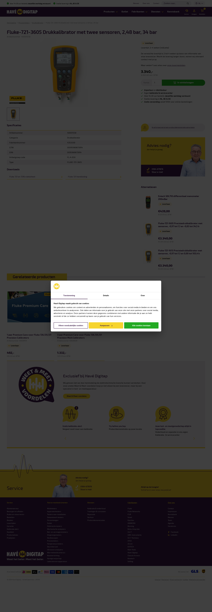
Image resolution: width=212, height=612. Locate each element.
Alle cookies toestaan (141, 325)
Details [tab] (106, 295)
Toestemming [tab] (69, 295)
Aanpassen (104, 325)
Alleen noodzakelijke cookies (70, 325)
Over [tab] (143, 295)
